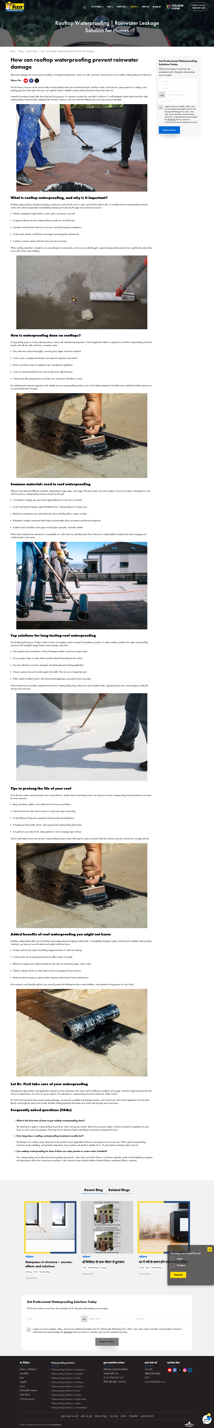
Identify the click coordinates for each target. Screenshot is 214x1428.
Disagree (181, 1265)
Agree (180, 1258)
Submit (178, 1275)
